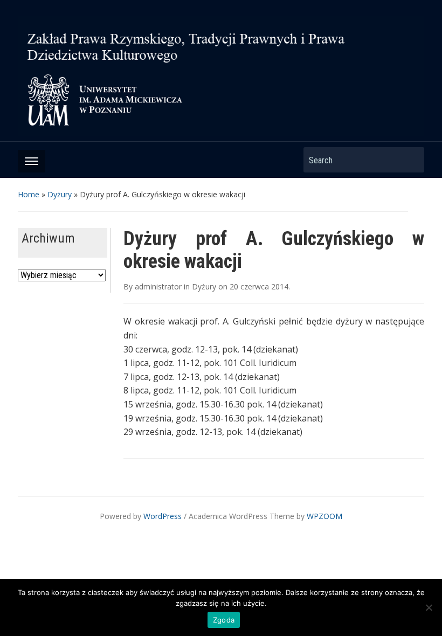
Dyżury (59, 194)
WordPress (162, 516)
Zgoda (223, 620)
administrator (158, 286)
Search (411, 160)
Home (28, 194)
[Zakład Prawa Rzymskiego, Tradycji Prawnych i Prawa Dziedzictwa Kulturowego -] (221, 75)
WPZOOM (324, 516)
